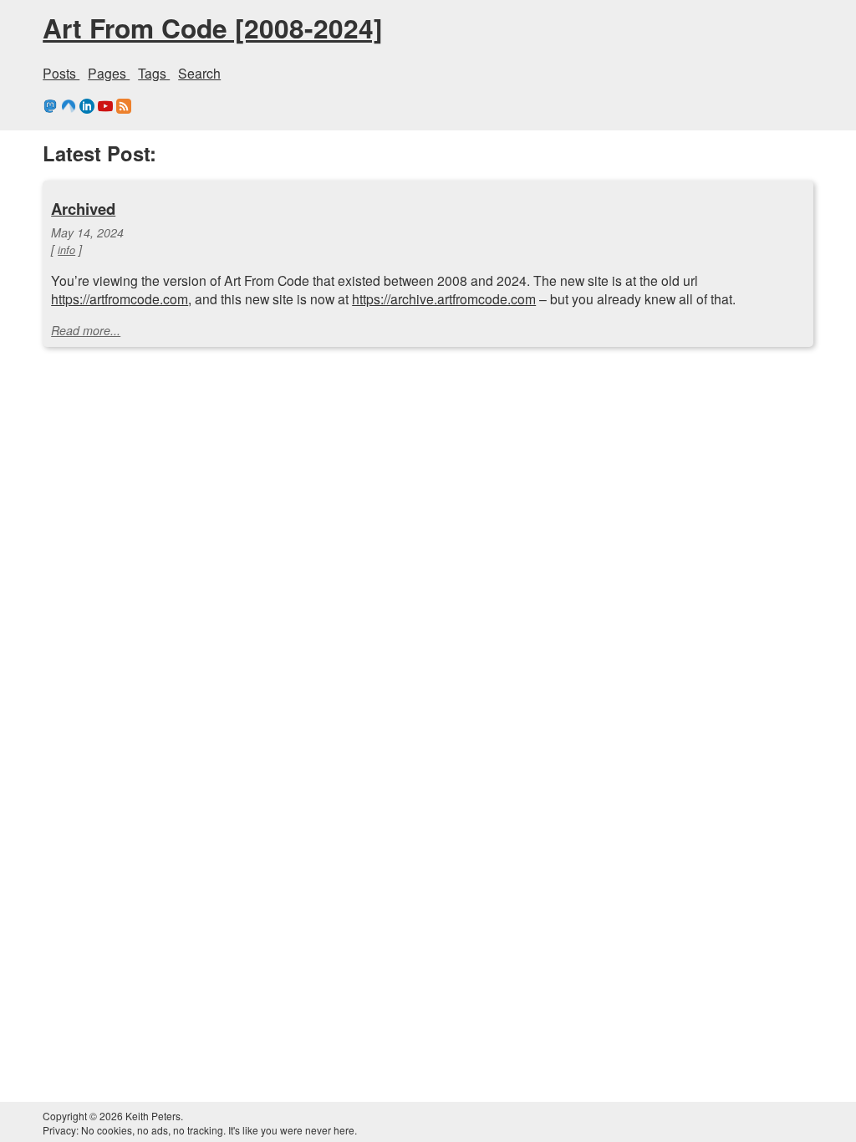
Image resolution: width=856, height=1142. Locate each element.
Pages (109, 73)
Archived (83, 208)
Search (199, 73)
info (66, 249)
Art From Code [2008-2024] (213, 27)
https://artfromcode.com (119, 298)
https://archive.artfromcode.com (444, 298)
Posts (61, 73)
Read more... (85, 330)
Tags (154, 73)
